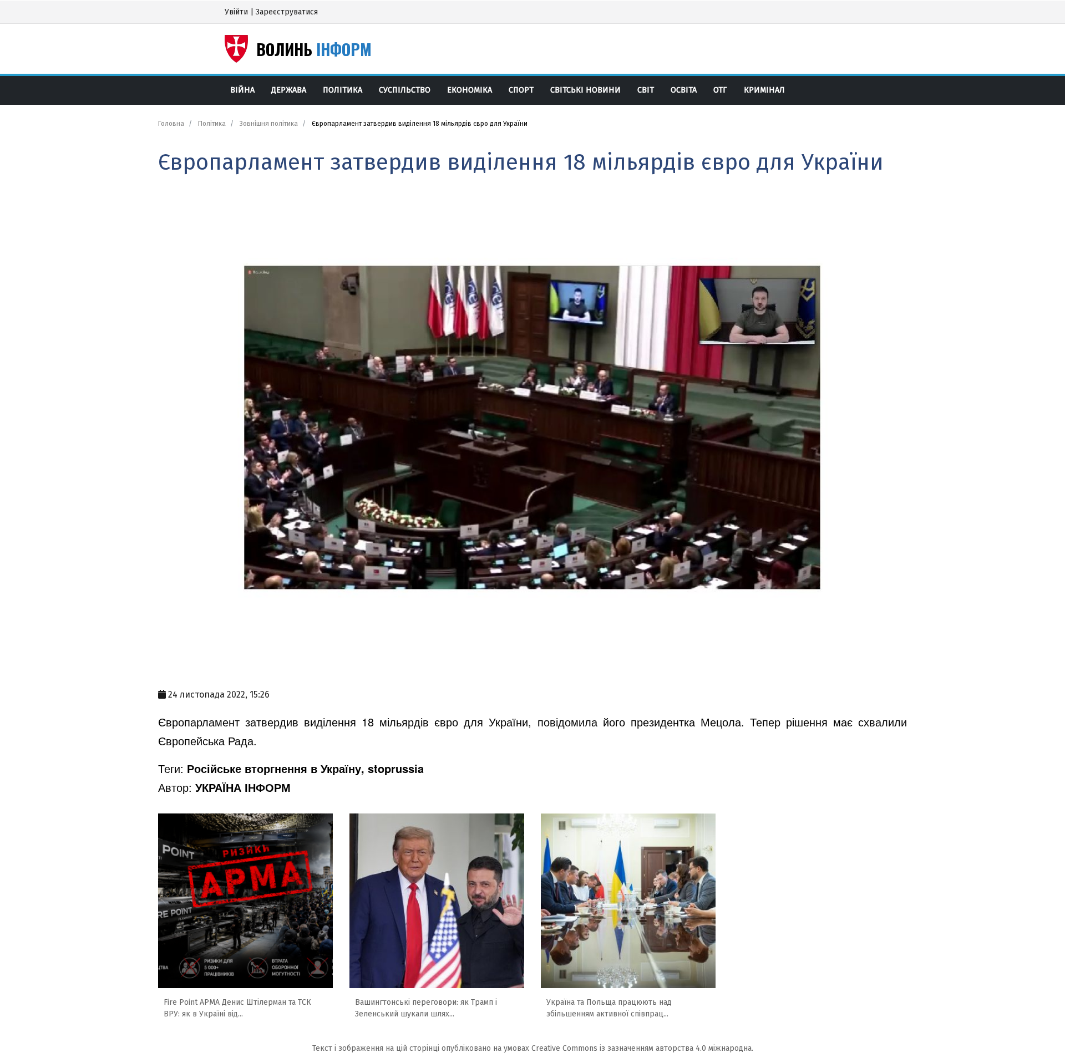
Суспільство (404, 90)
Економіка (469, 90)
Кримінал (764, 90)
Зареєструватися (287, 12)
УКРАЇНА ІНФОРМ (243, 787)
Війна (242, 90)
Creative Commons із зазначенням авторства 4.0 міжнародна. (642, 1048)
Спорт (521, 90)
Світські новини (585, 90)
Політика (342, 90)
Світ (645, 90)
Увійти (236, 12)
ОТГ (720, 90)
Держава (288, 90)
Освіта (684, 90)
